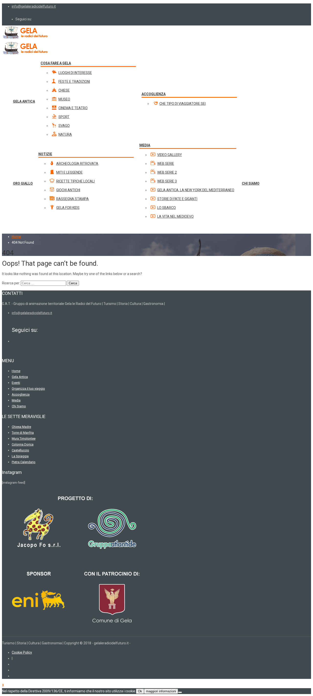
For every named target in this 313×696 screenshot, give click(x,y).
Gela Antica (20, 377)
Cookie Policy (22, 652)
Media (16, 400)
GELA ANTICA (24, 101)
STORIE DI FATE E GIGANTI (177, 199)
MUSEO (64, 99)
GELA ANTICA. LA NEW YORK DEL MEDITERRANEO (195, 190)
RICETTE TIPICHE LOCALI (75, 181)
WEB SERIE (165, 164)
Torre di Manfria (23, 432)
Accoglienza (21, 394)
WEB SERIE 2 (167, 172)
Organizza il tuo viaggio (28, 388)
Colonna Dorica (23, 444)
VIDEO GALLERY (169, 155)
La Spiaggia (20, 456)
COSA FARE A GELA (56, 63)
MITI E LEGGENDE (69, 172)
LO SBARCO (166, 208)
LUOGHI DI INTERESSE (75, 73)
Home (16, 237)
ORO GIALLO (23, 183)
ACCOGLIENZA (154, 94)
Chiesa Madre (21, 427)
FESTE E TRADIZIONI (74, 82)
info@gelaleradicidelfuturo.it (34, 6)
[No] (180, 692)
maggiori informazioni (161, 691)
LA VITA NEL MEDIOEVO (175, 216)
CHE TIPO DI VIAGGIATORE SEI (182, 104)
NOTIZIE (45, 154)
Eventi (16, 382)
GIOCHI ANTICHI (68, 190)
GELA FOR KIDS (67, 208)
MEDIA (144, 145)
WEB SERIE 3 (167, 181)
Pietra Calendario (23, 462)
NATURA (65, 134)
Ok (140, 691)
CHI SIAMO (250, 183)
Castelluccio (20, 450)
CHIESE (64, 90)
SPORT (63, 117)
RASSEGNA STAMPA (72, 199)
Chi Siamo (19, 406)
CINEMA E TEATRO (73, 108)
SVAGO (64, 126)
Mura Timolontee (23, 438)
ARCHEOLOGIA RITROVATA (77, 164)
